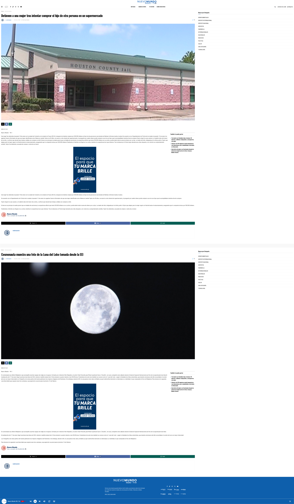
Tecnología (201, 49)
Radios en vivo (142, 6)
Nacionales (201, 35)
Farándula (201, 29)
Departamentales (203, 17)
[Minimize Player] (290, 501)
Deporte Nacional (203, 23)
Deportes (201, 26)
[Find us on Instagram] (15, 7)
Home (2, 11)
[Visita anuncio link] (98, 170)
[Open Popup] (49, 501)
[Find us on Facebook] (10, 7)
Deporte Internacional (205, 20)
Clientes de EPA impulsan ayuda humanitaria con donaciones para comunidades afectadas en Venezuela (182, 145)
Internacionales (8, 11)
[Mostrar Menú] (2, 6)
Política (200, 41)
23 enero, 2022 (17, 20)
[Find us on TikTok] (13, 7)
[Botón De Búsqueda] (275, 7)
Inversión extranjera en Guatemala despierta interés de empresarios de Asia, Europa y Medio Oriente (182, 150)
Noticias (133, 6)
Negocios (201, 38)
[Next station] (30, 501)
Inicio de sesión (282, 6)
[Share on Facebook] (6, 124)
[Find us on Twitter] (18, 7)
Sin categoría (202, 47)
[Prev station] (40, 501)
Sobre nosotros (161, 6)
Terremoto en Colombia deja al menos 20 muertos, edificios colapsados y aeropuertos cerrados (182, 139)
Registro (290, 6)
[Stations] (54, 501)
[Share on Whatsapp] (10, 124)
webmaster (8, 20)
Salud (200, 44)
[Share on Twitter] (3, 124)
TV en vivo (151, 6)
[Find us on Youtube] (21, 7)
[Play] (35, 501)
